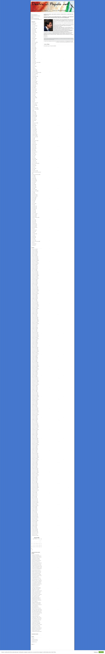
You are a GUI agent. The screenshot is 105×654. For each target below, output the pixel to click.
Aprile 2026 (34, 254)
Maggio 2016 (34, 404)
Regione (33, 197)
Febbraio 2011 (34, 483)
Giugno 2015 (34, 418)
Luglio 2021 (34, 326)
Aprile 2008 (34, 526)
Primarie (33, 187)
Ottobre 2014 (34, 428)
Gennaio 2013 (34, 454)
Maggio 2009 (34, 510)
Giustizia (33, 115)
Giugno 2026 (34, 251)
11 (33, 543)
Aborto (33, 24)
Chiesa (33, 63)
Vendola (33, 237)
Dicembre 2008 (34, 516)
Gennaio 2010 (34, 500)
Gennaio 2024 (34, 288)
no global (33, 160)
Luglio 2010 (34, 492)
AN (32, 33)
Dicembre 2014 (34, 425)
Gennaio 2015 (34, 424)
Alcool (33, 27)
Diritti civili (33, 78)
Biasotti (33, 44)
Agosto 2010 (34, 491)
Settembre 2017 (34, 384)
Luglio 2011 (34, 477)
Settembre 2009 (34, 505)
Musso (33, 155)
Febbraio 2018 (34, 377)
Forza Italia (33, 105)
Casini (33, 61)
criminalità (33, 71)
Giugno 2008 (34, 524)
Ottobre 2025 (34, 261)
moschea (33, 154)
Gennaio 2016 (34, 409)
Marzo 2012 (34, 467)
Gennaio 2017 (34, 394)
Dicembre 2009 (34, 501)
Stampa (33, 221)
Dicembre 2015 (34, 410)
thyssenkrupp (34, 227)
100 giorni (33, 23)
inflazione (33, 125)
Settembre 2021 (34, 323)
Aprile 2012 (34, 466)
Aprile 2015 (34, 420)
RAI (32, 192)
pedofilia (33, 178)
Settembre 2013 (34, 444)
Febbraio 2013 (34, 453)
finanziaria (33, 97)
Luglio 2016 (34, 401)
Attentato (33, 38)
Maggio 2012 (34, 464)
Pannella (33, 168)
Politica (33, 180)
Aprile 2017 (34, 390)
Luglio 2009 (34, 507)
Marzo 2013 (34, 452)
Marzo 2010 (34, 497)
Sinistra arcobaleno (35, 217)
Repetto (33, 199)
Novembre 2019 (34, 351)
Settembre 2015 (34, 414)
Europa (33, 90)
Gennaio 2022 (34, 318)
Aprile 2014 (34, 435)
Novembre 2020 (34, 336)
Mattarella (33, 148)
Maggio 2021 (34, 328)
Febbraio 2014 (34, 438)
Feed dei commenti (35, 640)
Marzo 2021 (34, 331)
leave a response (46, 39)
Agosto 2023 (34, 294)
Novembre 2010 (34, 487)
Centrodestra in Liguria (35, 62)
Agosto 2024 (34, 279)
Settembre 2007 (34, 535)
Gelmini (33, 111)
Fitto (32, 101)
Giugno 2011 (34, 478)
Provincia (33, 189)
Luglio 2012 (34, 462)
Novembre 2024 (34, 275)
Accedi (33, 638)
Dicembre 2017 (34, 380)
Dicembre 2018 (34, 365)
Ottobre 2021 (34, 322)
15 (39, 543)
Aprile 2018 (34, 375)
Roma (33, 203)
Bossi (33, 47)
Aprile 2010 (34, 496)
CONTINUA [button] (101, 652)
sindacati (33, 216)
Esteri (33, 87)
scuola (33, 212)
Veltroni (33, 236)
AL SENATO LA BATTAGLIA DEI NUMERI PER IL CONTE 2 (64, 42)
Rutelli (33, 204)
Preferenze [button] (96, 652)
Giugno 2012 (34, 463)
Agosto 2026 (34, 249)
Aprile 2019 (34, 360)
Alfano (33, 29)
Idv (32, 121)
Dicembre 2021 (34, 319)
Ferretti (33, 95)
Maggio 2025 (34, 268)
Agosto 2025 (34, 264)
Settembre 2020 (34, 338)
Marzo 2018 (34, 376)
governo (59, 38)
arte (32, 37)
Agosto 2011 (34, 476)
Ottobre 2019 (34, 352)
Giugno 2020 (34, 342)
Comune (33, 66)
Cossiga (33, 68)
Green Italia (34, 119)
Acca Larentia (34, 25)
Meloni (33, 149)
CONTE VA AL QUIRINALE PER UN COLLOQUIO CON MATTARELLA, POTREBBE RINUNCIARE (58, 41)
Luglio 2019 (34, 356)
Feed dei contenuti (35, 639)
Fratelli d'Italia (34, 107)
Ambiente (33, 32)
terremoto (33, 226)
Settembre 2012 (34, 459)
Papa (33, 169)
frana (33, 106)
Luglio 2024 (34, 280)
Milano (33, 150)
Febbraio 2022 (34, 317)
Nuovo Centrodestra (35, 163)
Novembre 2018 (34, 366)
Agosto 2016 (34, 400)
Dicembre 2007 (34, 531)
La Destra (33, 130)
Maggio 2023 (34, 298)
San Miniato (34, 208)
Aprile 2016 (34, 405)
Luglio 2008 (34, 522)
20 (36, 545)
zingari (33, 245)
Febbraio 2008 (34, 529)
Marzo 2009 (34, 512)
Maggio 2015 (34, 419)
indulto (33, 124)
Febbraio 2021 (34, 332)
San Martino (34, 207)
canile (33, 53)
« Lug (32, 549)
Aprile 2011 (33, 481)
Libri (32, 139)
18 (33, 545)
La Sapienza (34, 131)
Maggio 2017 (34, 389)
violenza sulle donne (35, 241)
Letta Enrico (34, 135)
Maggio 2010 (34, 495)
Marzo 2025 (34, 270)
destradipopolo (34, 76)
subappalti (33, 223)
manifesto (33, 143)
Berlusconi (33, 42)
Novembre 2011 (34, 472)
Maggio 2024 (34, 283)
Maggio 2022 (34, 313)
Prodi (33, 188)
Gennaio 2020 (34, 348)
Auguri (33, 39)
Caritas (33, 57)
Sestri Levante (34, 213)
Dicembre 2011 (34, 471)
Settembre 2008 (34, 520)
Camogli (33, 52)
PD (32, 175)
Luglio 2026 (34, 250)
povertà (33, 184)
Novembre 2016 (34, 396)
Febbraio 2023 (34, 302)
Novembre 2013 (34, 442)
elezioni (33, 82)
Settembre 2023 (34, 293)
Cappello (33, 54)
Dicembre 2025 (34, 259)
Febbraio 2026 (34, 256)
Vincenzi (33, 240)
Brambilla (33, 48)
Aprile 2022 (34, 314)
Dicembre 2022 (34, 304)
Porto (33, 183)
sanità (33, 209)
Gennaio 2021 (34, 333)
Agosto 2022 (34, 309)
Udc (32, 232)
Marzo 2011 (34, 482)
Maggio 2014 (34, 434)
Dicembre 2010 (34, 486)
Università (33, 233)
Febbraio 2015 (34, 423)
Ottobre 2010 (34, 488)
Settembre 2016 (34, 399)
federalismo (34, 92)
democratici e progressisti (36, 72)
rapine (33, 193)
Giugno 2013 (34, 448)
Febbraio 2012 (34, 468)
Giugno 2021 (34, 327)
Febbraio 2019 (34, 362)
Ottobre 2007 (34, 534)
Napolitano (33, 159)
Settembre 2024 (34, 278)
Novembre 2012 (34, 457)
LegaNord (33, 134)
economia (33, 81)
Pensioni (33, 179)
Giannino (33, 114)
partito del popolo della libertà (36, 172)
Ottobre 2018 (34, 367)
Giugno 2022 (34, 312)
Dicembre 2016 (34, 395)
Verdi (33, 238)
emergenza (33, 83)
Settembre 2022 (34, 308)
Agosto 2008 (34, 521)
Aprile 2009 (34, 511)
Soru (33, 218)
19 (34, 545)
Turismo (33, 231)
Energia (33, 85)
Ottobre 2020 (34, 337)
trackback (49, 39)
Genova (33, 112)
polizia (33, 182)
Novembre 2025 (34, 260)
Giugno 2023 (34, 297)
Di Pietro (33, 77)
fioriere (33, 100)
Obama (33, 164)
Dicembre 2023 (34, 289)
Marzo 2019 (34, 361)
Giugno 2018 (34, 372)
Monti (33, 153)
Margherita (33, 144)
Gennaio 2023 (34, 303)
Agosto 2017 (34, 385)
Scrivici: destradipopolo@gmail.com (36, 19)
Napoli (33, 158)
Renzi (33, 198)
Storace (33, 222)
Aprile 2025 (34, 269)
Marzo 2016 (34, 406)
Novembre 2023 (34, 290)
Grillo (33, 120)
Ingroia (33, 126)
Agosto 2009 (34, 506)
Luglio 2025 (34, 265)
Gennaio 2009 (34, 515)
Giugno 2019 (34, 357)
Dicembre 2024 (34, 274)
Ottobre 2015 (34, 413)
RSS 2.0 (70, 38)
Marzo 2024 (34, 285)
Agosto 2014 (34, 430)
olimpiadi (33, 165)
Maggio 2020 (34, 343)
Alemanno (33, 28)
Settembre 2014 (34, 429)
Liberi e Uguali (34, 136)
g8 (32, 110)
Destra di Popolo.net (52, 7)
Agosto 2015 (34, 415)
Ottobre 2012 (34, 458)
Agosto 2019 (34, 355)
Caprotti (33, 56)
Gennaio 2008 (34, 530)
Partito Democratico (35, 174)
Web (32, 242)
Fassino (33, 91)
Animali (33, 34)
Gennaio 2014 (34, 439)
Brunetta (33, 49)
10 (31, 543)
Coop (33, 67)
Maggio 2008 (34, 525)
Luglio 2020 (34, 341)
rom (32, 202)
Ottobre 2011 (34, 473)
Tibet (33, 228)
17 (31, 545)
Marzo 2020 (34, 346)
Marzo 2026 (34, 255)
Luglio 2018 (34, 371)
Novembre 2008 (34, 517)
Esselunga (33, 86)
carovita (33, 58)
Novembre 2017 (34, 381)
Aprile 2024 (34, 284)
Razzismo (33, 194)
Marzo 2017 (34, 391)
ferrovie (33, 96)
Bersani (33, 43)
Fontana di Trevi (34, 102)
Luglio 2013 (34, 447)
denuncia (33, 73)
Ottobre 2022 (34, 307)
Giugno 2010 (34, 493)
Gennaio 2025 (34, 273)
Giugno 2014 (34, 433)
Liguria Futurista (34, 140)
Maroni (33, 145)
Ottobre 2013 (34, 443)
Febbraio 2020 (34, 347)
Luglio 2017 (34, 386)
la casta (33, 129)
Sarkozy (33, 211)
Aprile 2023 (34, 299)
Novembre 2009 (34, 502)
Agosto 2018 (34, 370)
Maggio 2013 (34, 449)
